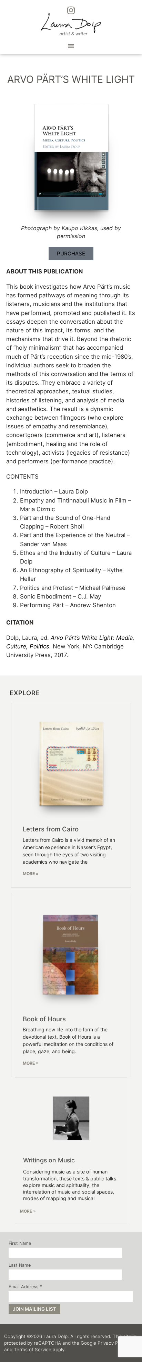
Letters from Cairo (51, 829)
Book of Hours (44, 1019)
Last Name (20, 1265)
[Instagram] (71, 10)
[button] (71, 46)
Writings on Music (49, 1160)
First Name (20, 1243)
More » (31, 873)
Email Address (25, 1287)
